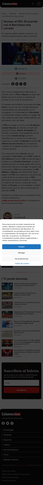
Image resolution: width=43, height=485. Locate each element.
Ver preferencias (21, 259)
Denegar (21, 253)
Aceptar (21, 247)
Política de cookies (22, 263)
